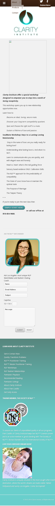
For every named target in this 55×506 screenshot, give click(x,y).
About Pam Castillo (11, 389)
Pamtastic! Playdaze (12, 375)
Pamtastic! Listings (11, 382)
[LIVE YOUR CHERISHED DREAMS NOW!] (17, 478)
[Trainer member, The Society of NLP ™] (16, 427)
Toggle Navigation (4, 3)
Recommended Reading (13, 378)
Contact (15, 13)
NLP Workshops (10, 368)
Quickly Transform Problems (15, 357)
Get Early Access (10, 392)
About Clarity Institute (13, 385)
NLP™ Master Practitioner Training (18, 364)
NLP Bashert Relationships (14, 371)
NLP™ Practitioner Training (15, 361)
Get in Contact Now (12, 354)
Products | (17, 7)
